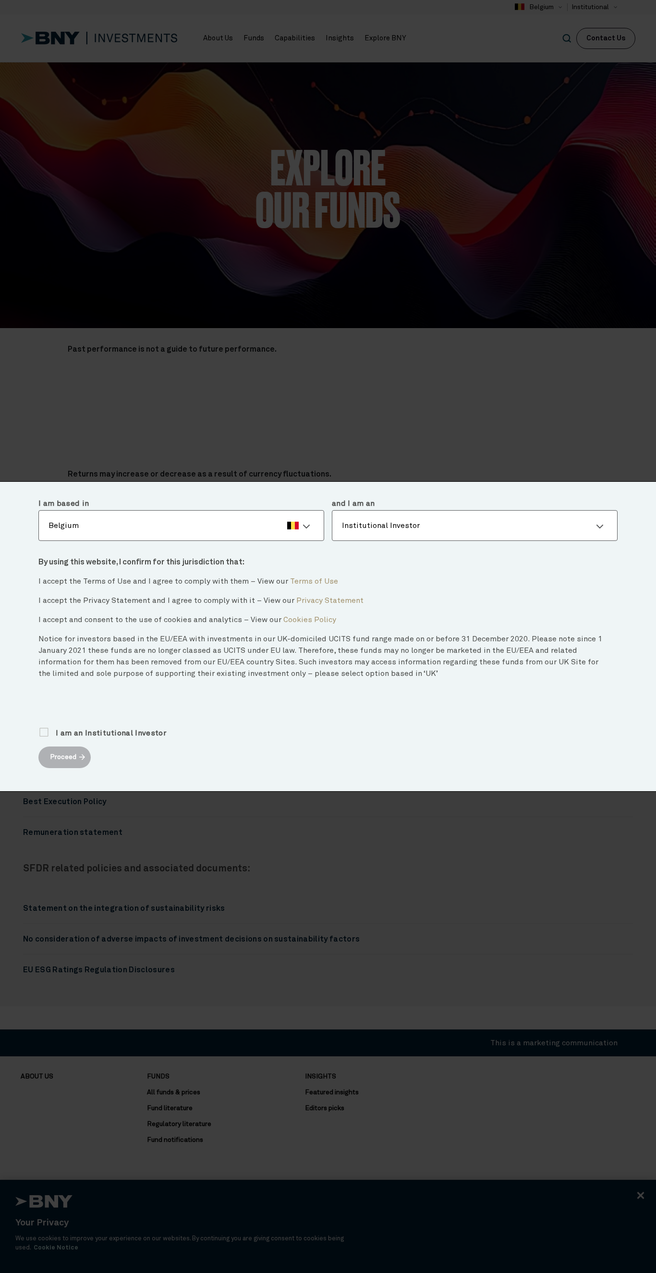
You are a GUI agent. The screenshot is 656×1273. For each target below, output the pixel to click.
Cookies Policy (309, 620)
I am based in (63, 503)
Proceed (63, 757)
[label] (181, 525)
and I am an (353, 503)
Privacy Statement (330, 600)
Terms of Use (314, 581)
